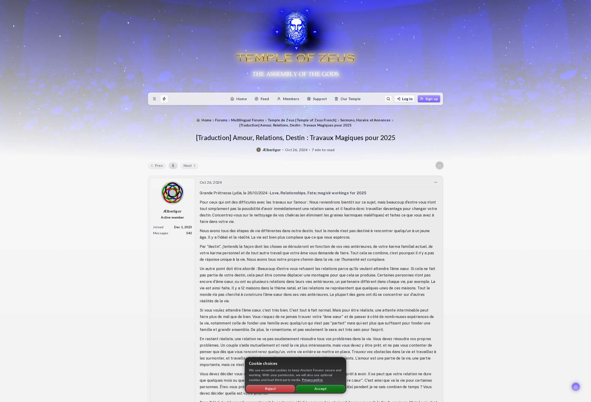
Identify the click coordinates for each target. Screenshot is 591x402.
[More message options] (435, 182)
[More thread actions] (439, 165)
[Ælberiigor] (258, 149)
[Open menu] (154, 98)
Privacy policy (312, 380)
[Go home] (576, 387)
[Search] (388, 99)
